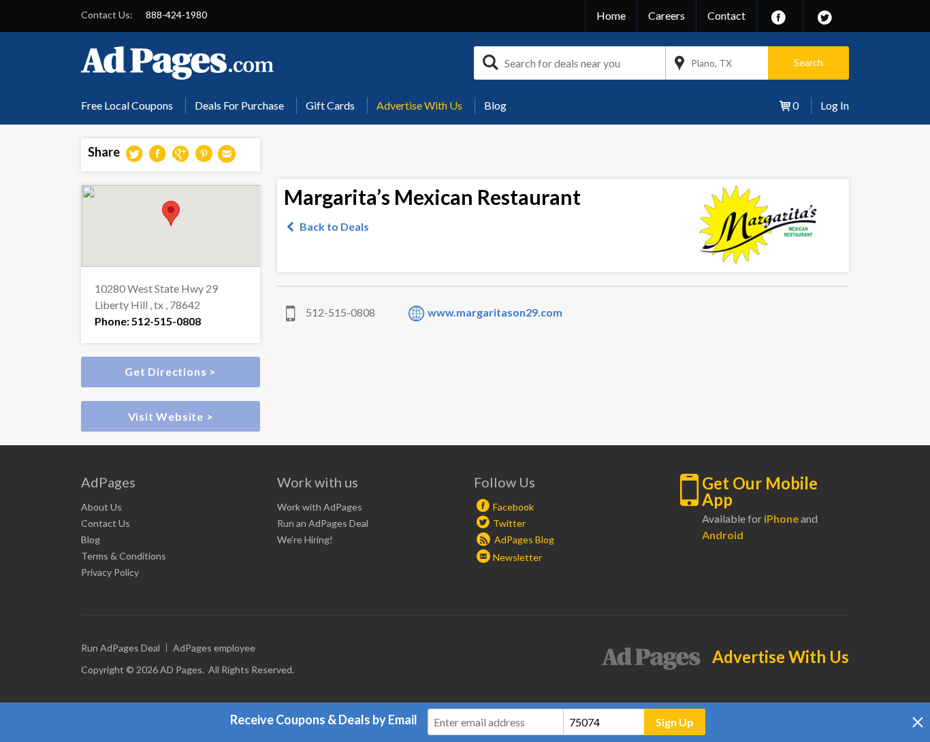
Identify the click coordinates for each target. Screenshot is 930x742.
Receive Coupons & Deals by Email (323, 719)
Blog (495, 105)
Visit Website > (171, 416)
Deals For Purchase (239, 105)
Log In (834, 105)
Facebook (513, 507)
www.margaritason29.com (495, 312)
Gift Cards (330, 105)
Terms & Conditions (123, 556)
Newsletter (517, 557)
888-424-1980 (176, 14)
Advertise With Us (419, 105)
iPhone (781, 518)
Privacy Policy (110, 572)
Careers (666, 15)
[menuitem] (132, 105)
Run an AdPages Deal (322, 523)
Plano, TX (711, 63)
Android (722, 534)
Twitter (509, 523)
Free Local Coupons (127, 105)
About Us (101, 507)
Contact (726, 15)
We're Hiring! (305, 539)
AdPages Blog (523, 539)
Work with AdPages (319, 507)
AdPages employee (214, 648)
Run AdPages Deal (120, 648)
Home (611, 15)
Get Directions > (171, 371)
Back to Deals (334, 226)
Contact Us (105, 523)
